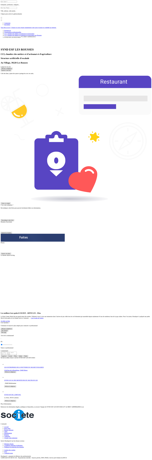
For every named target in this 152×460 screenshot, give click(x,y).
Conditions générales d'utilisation (13, 445)
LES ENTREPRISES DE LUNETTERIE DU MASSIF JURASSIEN (24, 367)
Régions (6, 435)
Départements (8, 433)
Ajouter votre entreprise (10, 438)
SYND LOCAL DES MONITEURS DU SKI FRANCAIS (21, 380)
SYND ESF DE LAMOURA (12, 394)
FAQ (5, 451)
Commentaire (4, 351)
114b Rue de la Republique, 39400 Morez (16, 370)
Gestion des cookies (9, 450)
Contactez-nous (8, 453)
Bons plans (7, 428)
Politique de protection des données (14, 447)
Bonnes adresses (8, 430)
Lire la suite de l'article (37, 318)
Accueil (6, 427)
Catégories (7, 436)
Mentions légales (9, 444)
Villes (5, 431)
